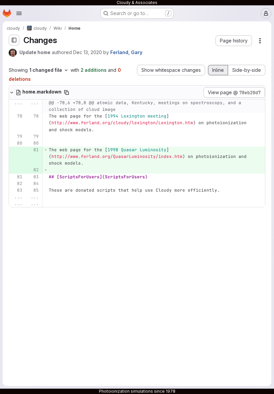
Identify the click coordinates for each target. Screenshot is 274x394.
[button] (234, 40)
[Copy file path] (66, 92)
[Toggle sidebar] (14, 40)
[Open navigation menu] (19, 13)
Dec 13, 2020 (87, 52)
